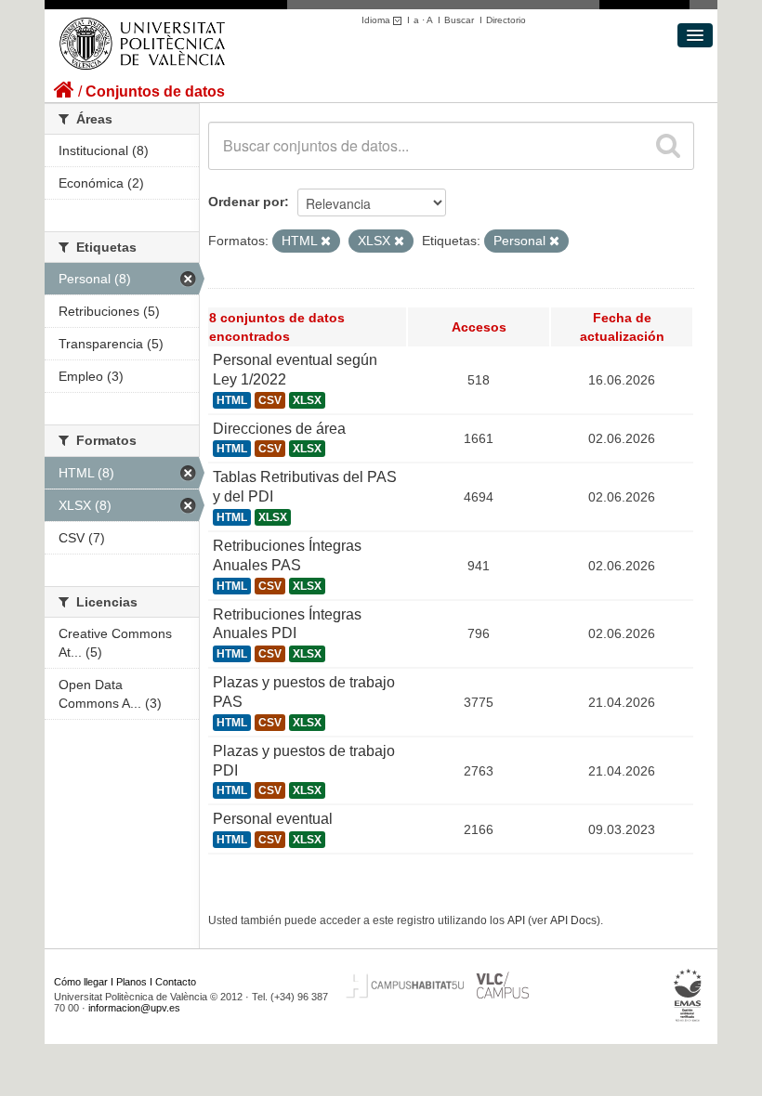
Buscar (459, 20)
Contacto (175, 981)
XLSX (307, 400)
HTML (232, 400)
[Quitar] (326, 241)
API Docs (573, 920)
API (516, 920)
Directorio (506, 20)
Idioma (377, 20)
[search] (668, 146)
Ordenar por (246, 201)
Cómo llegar (81, 981)
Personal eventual (273, 819)
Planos (131, 981)
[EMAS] (688, 995)
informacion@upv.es (134, 1007)
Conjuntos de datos (155, 91)
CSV (270, 400)
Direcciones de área (279, 429)
